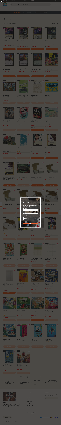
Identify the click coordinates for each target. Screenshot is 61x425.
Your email (25, 208)
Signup (30, 223)
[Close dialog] (39, 197)
